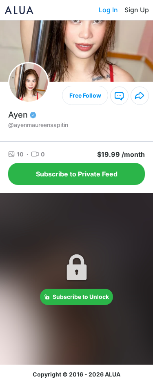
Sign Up (136, 10)
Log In (108, 10)
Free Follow (85, 95)
